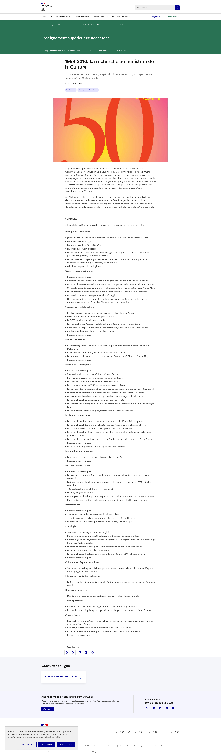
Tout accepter (65, 744)
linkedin (153, 708)
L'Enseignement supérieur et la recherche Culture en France (64, 51)
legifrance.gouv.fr (133, 732)
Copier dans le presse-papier (92, 652)
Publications (102, 51)
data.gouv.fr (116, 732)
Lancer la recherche (177, 7)
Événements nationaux (121, 16)
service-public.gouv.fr (168, 732)
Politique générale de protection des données (142, 746)
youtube (173, 708)
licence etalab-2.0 (88, 752)
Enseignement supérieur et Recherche (54, 25)
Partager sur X (73, 652)
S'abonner (47, 709)
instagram (166, 708)
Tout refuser (46, 744)
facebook (160, 708)
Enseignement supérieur (88, 90)
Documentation (99, 16)
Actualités (45, 16)
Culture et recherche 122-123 (61, 676)
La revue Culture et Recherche (80, 25)
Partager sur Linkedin (79, 652)
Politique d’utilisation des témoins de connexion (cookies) (104, 746)
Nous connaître (62, 16)
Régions (155, 16)
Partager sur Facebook (66, 652)
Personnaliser (28, 744)
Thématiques (172, 16)
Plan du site (165, 746)
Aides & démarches (81, 16)
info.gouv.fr (150, 732)
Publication (70, 90)
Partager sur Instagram (86, 652)
